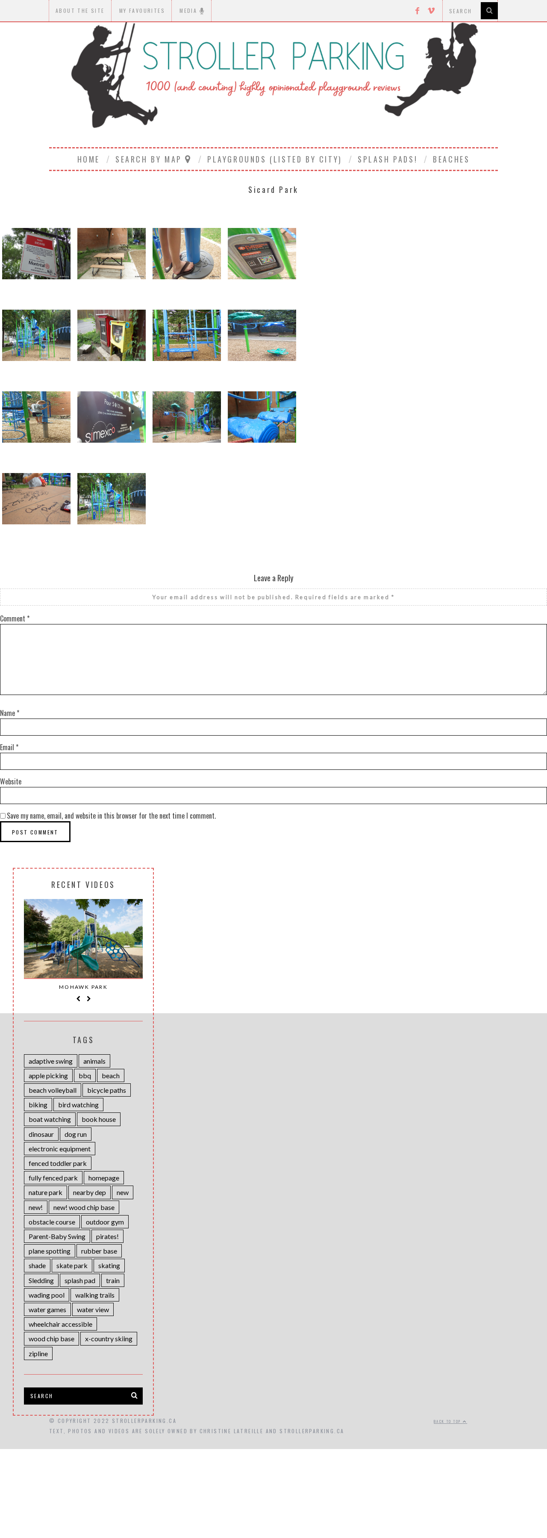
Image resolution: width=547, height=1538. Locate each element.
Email (9, 747)
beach (111, 1075)
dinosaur (41, 1134)
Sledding (41, 1280)
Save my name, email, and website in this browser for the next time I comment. (111, 815)
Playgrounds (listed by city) (274, 159)
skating (109, 1265)
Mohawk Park (83, 987)
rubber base (99, 1251)
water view (93, 1309)
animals (94, 1061)
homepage (103, 1178)
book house (99, 1119)
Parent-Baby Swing (57, 1236)
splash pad (80, 1280)
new (123, 1192)
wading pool (47, 1295)
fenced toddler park (58, 1163)
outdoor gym (105, 1222)
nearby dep (89, 1192)
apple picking (48, 1075)
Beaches (451, 159)
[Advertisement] (273, 1475)
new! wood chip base (84, 1207)
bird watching (78, 1104)
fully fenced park (53, 1178)
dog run (76, 1134)
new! (36, 1207)
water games (47, 1309)
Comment (14, 618)
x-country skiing (108, 1338)
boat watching (50, 1119)
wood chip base (51, 1338)
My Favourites (142, 10)
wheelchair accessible (60, 1324)
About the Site (80, 10)
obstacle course (52, 1222)
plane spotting (50, 1251)
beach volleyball (52, 1090)
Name (9, 713)
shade (37, 1265)
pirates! (107, 1236)
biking (38, 1104)
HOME (88, 159)
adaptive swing (51, 1061)
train (113, 1280)
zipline (38, 1353)
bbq (85, 1075)
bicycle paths (106, 1090)
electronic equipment (60, 1149)
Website (10, 781)
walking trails (95, 1295)
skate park (72, 1265)
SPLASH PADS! (388, 159)
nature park (45, 1192)
